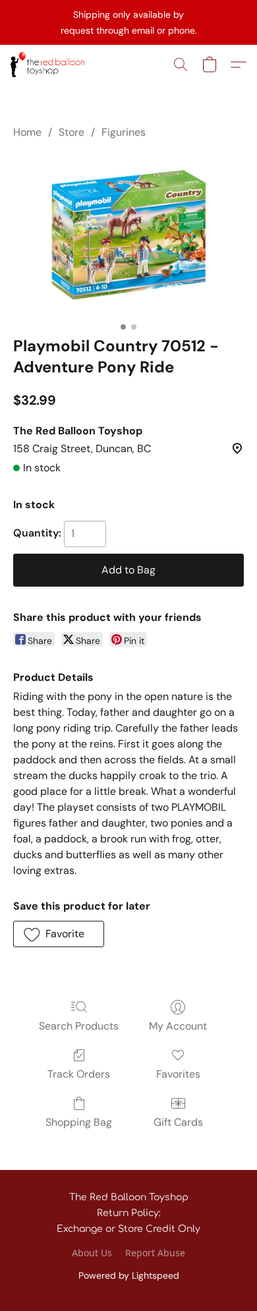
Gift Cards (178, 1122)
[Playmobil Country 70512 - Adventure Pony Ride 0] (128, 235)
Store (71, 132)
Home (27, 132)
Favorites (178, 1074)
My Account (178, 1026)
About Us (92, 1252)
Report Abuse (155, 1252)
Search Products (79, 1026)
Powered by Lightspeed (128, 1275)
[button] (49, 64)
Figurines (123, 132)
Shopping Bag (78, 1122)
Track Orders (78, 1074)
